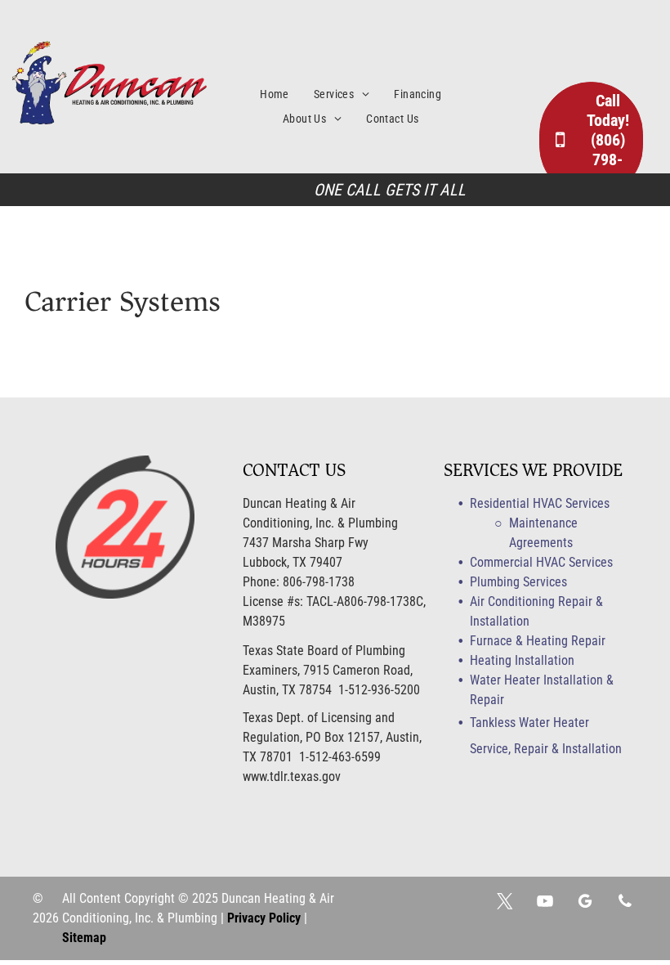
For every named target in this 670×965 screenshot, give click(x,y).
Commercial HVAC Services (541, 562)
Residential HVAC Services (540, 503)
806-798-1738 (319, 582)
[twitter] (505, 903)
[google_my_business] (585, 903)
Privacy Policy (264, 918)
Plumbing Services (518, 582)
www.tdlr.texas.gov (292, 776)
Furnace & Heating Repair (537, 641)
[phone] (625, 903)
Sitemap (84, 937)
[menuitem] (287, 94)
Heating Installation (522, 660)
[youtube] (545, 903)
